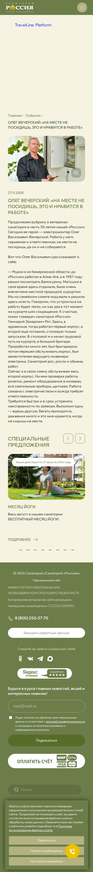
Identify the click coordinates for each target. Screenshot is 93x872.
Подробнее (17, 539)
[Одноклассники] (20, 659)
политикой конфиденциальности (65, 721)
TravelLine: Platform (33, 24)
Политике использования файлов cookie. (40, 828)
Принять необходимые (46, 851)
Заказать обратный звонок (46, 633)
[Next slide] (80, 438)
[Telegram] (40, 659)
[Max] (50, 659)
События (33, 115)
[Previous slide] (68, 438)
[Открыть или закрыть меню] (82, 7)
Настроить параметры (46, 861)
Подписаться (46, 740)
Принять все (46, 840)
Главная (15, 115)
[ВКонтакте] (30, 659)
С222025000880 (61, 606)
